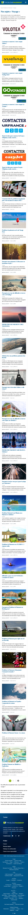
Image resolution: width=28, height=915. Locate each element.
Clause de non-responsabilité (10, 851)
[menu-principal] (25, 2)
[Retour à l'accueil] (10, 2)
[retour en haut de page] (25, 908)
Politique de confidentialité (9, 848)
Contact (5, 844)
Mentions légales (7, 846)
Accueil (2, 7)
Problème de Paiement (8, 7)
